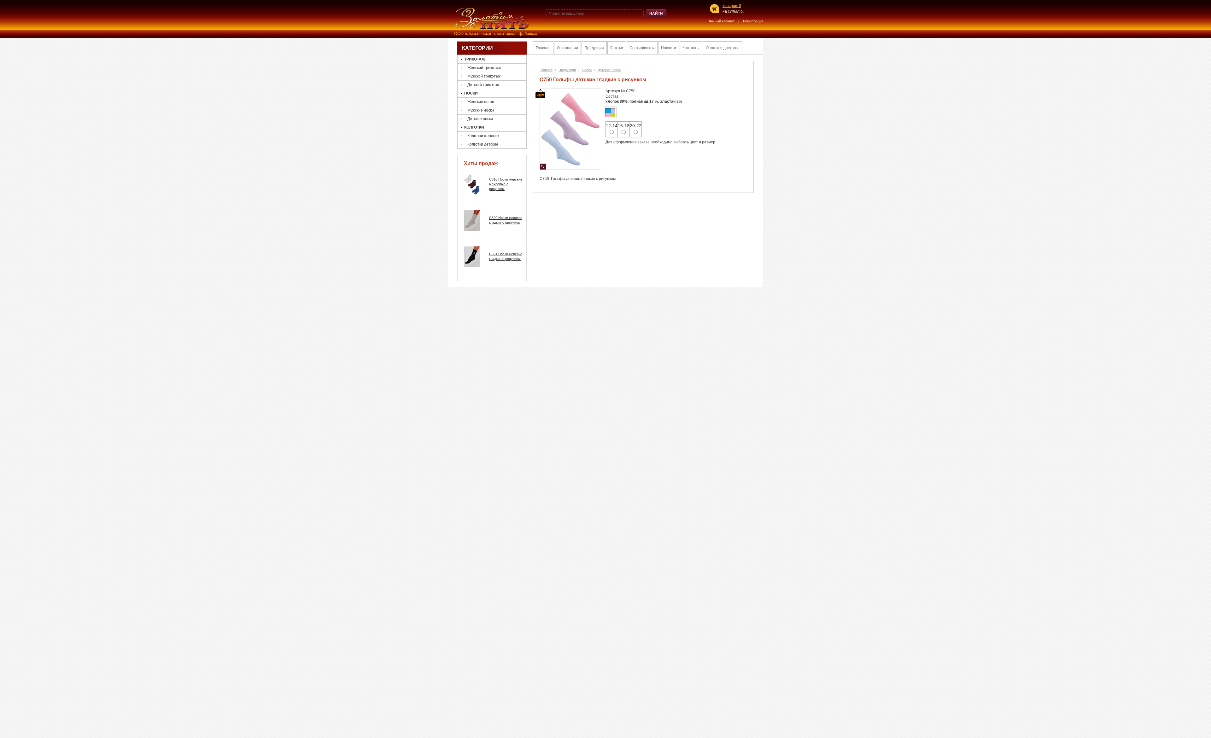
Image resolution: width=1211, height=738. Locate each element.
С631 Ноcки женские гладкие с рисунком (505, 256)
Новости (668, 48)
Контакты (690, 48)
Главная (543, 48)
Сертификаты (642, 48)
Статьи (616, 48)
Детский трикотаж (483, 85)
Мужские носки (480, 110)
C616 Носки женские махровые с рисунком (505, 184)
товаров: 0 (732, 6)
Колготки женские (483, 136)
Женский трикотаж (484, 68)
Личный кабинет (721, 21)
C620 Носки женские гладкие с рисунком (505, 220)
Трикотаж (474, 59)
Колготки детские (482, 144)
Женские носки (480, 102)
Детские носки (480, 119)
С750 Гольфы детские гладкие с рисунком (593, 79)
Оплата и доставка (723, 48)
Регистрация (753, 21)
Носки (471, 93)
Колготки (474, 127)
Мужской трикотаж (483, 76)
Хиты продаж (481, 163)
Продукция (594, 48)
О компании (567, 48)
